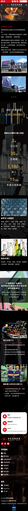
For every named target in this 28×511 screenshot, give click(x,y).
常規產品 (6, 485)
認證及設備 (6, 462)
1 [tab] (11, 97)
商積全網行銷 (12, 501)
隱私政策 (6, 471)
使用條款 (6, 474)
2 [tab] (13, 97)
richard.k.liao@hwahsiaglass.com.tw (17, 431)
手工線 (5, 491)
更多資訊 (14, 509)
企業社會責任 (7, 459)
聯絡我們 (6, 465)
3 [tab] (15, 97)
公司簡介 (6, 468)
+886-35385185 (12, 424)
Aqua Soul (6, 488)
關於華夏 (6, 456)
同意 (14, 507)
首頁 (4, 453)
